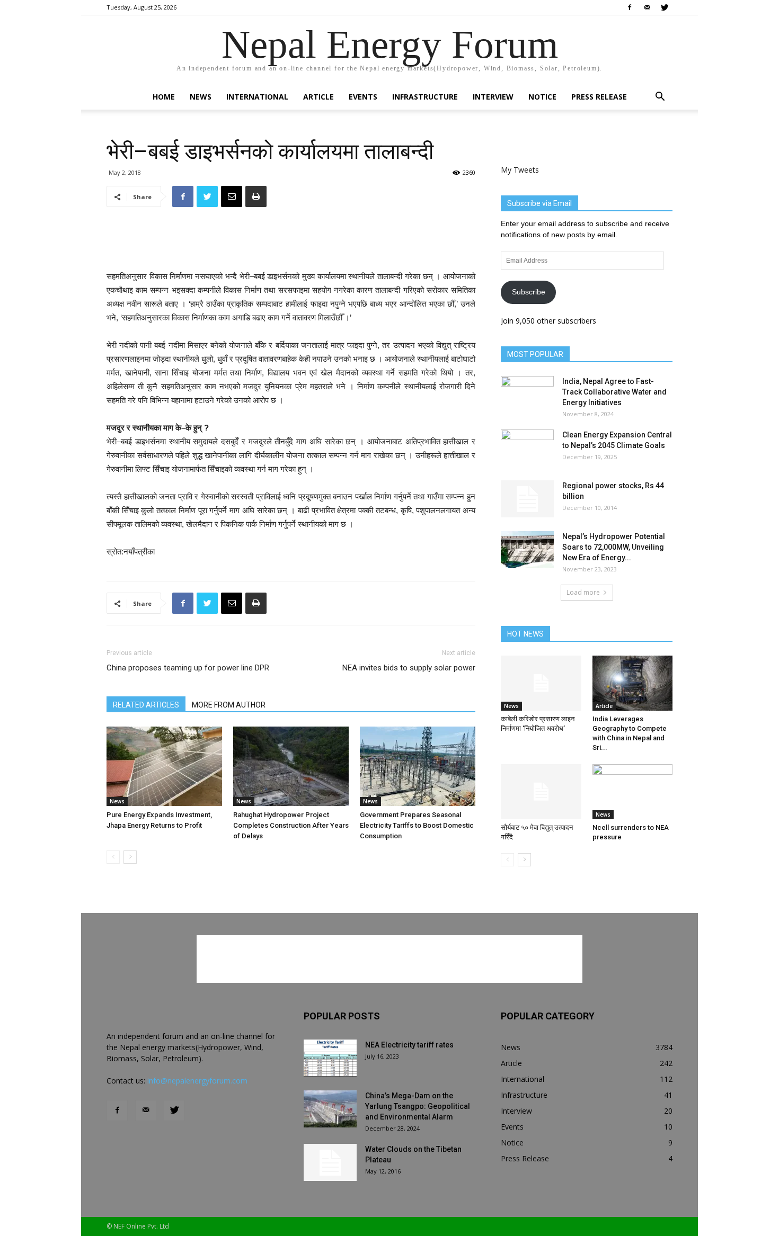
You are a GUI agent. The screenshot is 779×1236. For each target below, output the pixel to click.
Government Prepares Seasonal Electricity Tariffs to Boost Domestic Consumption (417, 825)
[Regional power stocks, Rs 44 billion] (527, 498)
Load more (583, 592)
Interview (493, 97)
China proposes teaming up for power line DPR (188, 668)
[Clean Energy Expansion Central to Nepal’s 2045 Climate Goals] (527, 448)
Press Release (599, 97)
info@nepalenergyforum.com (197, 1081)
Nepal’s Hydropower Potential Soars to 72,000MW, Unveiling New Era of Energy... (613, 547)
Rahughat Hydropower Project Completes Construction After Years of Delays (291, 825)
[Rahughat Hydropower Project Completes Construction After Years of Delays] (291, 766)
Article (318, 97)
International (257, 97)
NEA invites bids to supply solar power (408, 668)
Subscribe (528, 292)
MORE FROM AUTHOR (228, 705)
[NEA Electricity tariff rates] (330, 1058)
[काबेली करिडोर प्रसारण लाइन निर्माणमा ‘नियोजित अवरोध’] (541, 683)
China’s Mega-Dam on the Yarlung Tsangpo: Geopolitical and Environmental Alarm (417, 1106)
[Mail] (647, 7)
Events (363, 97)
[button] (659, 98)
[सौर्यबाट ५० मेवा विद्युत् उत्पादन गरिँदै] (541, 791)
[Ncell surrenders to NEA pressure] (632, 791)
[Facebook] (630, 7)
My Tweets (520, 170)
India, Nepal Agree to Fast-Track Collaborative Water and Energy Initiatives (614, 392)
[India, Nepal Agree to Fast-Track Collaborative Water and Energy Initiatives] (527, 394)
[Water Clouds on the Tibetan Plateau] (330, 1162)
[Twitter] (664, 7)
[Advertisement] (291, 242)
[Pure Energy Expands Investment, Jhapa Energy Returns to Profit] (164, 766)
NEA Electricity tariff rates (409, 1045)
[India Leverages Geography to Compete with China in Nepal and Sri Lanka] (632, 683)
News (200, 97)
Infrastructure (425, 97)
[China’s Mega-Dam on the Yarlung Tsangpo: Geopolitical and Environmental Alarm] (330, 1108)
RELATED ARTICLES (146, 705)
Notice (542, 97)
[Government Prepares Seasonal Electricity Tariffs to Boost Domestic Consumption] (417, 766)
